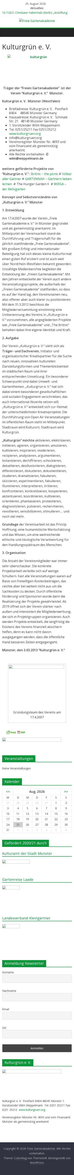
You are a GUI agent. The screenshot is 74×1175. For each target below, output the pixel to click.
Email (5, 1009)
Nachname (9, 991)
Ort (4, 1028)
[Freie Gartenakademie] (6, 32)
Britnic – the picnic (45, 174)
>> (66, 791)
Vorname (8, 972)
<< (8, 791)
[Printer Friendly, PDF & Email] (16, 732)
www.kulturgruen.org (25, 133)
